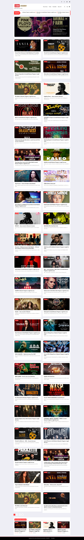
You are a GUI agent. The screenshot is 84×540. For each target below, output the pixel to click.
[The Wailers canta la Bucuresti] (27, 498)
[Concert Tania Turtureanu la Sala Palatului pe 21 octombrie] (27, 45)
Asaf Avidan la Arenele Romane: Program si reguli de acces (27, 269)
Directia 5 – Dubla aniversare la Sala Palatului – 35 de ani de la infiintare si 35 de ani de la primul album (27, 247)
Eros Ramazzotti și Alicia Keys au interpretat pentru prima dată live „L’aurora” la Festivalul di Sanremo (55, 506)
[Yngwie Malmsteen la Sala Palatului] (27, 477)
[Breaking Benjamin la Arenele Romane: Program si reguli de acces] (56, 132)
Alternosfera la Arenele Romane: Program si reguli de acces (56, 74)
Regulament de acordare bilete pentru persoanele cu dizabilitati (39, 538)
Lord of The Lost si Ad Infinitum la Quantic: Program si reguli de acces (56, 441)
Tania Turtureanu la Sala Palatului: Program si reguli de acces (27, 332)
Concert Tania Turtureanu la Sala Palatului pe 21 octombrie (27, 53)
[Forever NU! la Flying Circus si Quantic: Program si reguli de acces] (56, 346)
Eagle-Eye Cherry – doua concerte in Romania (24, 12)
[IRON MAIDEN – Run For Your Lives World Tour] (27, 368)
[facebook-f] (62, 2)
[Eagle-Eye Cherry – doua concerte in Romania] (56, 88)
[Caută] (65, 7)
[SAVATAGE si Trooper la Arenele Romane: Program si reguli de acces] (56, 109)
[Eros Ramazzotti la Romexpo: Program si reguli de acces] (27, 389)
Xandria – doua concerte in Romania (22, 311)
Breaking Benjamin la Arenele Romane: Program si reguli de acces (56, 140)
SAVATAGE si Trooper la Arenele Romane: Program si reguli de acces (63, 12)
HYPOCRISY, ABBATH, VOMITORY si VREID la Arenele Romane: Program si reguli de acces (55, 419)
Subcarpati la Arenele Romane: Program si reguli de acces (56, 311)
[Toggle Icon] (69, 6)
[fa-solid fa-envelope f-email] (70, 2)
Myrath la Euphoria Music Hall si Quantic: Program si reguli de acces (27, 419)
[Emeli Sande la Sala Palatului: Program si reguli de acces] (56, 196)
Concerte (54, 27)
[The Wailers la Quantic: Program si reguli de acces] (27, 88)
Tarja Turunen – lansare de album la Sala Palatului (25, 183)
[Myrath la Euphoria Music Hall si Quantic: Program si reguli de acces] (27, 411)
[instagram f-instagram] (64, 2)
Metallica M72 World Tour (49, 376)
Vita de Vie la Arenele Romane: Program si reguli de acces (56, 53)
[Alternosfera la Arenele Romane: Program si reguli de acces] (56, 66)
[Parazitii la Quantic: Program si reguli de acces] (27, 454)
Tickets (50, 6)
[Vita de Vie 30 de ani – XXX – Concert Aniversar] (27, 433)
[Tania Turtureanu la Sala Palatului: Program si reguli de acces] (27, 325)
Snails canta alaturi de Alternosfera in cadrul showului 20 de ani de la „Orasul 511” (27, 140)
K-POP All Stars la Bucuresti (49, 183)
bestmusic (20, 532)
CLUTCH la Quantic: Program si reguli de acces (24, 290)
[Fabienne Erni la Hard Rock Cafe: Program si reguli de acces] (56, 282)
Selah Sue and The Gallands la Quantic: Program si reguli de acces (56, 247)
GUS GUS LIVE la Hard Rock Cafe (51, 226)
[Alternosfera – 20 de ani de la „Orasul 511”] (56, 477)
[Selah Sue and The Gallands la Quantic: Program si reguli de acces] (56, 239)
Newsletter (54, 6)
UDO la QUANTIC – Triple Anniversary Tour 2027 (25, 354)
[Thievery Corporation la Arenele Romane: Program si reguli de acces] (27, 66)
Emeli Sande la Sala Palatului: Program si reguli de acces (55, 204)
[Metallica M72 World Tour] (56, 368)
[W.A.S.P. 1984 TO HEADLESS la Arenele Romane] (56, 389)
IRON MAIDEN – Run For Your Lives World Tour (25, 376)
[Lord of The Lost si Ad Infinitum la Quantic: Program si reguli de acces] (56, 433)
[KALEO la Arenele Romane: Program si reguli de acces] (56, 154)
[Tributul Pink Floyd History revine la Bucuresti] (42, 27)
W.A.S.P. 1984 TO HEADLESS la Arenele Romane (54, 397)
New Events (45, 6)
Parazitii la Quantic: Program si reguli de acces (24, 462)
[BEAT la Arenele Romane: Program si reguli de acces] (27, 109)
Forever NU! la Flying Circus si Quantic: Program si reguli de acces (56, 355)
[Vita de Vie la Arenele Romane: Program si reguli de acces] (56, 45)
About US (59, 6)
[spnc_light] (67, 6)
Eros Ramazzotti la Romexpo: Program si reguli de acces (26, 397)
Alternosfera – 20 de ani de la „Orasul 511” (53, 484)
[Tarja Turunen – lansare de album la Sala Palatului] (27, 175)
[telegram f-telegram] (67, 2)
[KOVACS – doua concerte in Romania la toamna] (27, 218)
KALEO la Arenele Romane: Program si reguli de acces (55, 162)
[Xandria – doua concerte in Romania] (27, 304)
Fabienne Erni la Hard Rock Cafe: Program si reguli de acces (56, 290)
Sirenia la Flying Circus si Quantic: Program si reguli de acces (55, 333)
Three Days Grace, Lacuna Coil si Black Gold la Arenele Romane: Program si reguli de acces (26, 163)
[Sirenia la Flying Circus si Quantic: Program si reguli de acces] (56, 325)
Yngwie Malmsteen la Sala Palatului (22, 484)
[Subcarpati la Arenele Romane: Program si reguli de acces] (56, 304)
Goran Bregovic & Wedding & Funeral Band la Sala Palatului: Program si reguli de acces (27, 205)
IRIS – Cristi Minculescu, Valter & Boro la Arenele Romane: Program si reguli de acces (56, 270)
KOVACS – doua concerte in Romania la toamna (25, 226)
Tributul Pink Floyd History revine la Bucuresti (59, 30)
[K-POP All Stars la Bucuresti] (56, 175)
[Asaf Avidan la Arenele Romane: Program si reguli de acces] (27, 261)
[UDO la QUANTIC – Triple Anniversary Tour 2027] (27, 346)
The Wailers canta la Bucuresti (21, 505)
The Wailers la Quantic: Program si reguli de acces (25, 96)
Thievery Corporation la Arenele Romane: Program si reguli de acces (27, 74)
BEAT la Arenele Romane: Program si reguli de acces (42, 12)
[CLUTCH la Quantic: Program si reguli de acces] (27, 282)
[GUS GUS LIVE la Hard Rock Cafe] (56, 218)
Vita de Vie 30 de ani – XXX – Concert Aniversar (25, 441)
